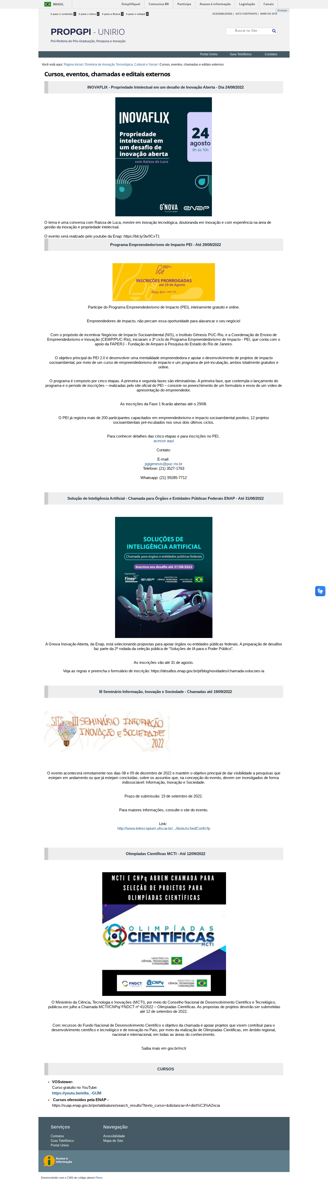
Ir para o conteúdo (63, 14)
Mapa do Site (268, 14)
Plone (99, 1177)
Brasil (58, 4)
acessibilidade (222, 14)
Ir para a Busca (112, 14)
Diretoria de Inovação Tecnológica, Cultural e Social (121, 64)
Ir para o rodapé (137, 14)
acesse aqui (163, 441)
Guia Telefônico (241, 54)
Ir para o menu (89, 14)
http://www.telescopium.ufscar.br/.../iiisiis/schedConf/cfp (163, 828)
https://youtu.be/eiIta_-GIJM (76, 1093)
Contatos (271, 54)
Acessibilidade (114, 1136)
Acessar (282, 10)
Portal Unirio (209, 54)
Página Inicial (73, 64)
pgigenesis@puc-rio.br (163, 464)
